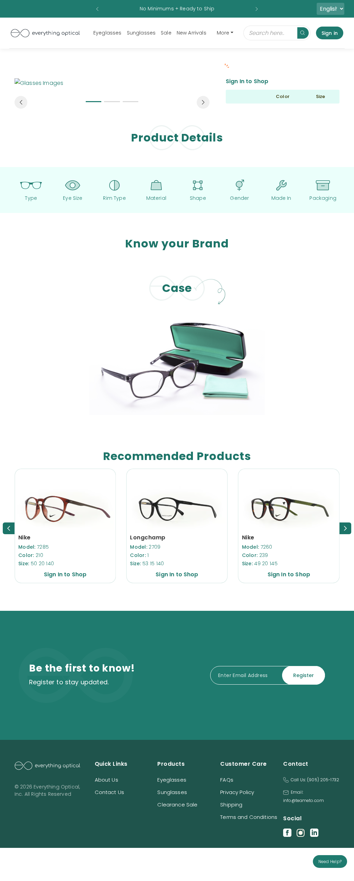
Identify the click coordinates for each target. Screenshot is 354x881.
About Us (106, 779)
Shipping (231, 804)
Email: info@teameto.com (303, 796)
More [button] (223, 32)
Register (303, 675)
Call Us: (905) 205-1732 (315, 780)
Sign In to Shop (247, 81)
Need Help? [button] (330, 861)
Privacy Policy (237, 792)
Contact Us (109, 792)
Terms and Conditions (248, 817)
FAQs (226, 779)
